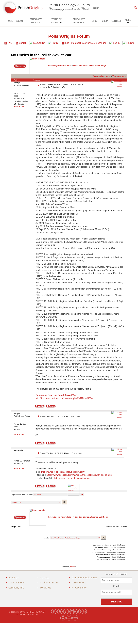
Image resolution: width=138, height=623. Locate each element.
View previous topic (101, 76)
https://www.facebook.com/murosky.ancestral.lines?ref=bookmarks (79, 475)
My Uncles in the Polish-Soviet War (41, 55)
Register (130, 42)
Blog (94, 20)
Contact (116, 20)
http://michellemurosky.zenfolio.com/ (72, 478)
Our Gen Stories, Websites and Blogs (89, 66)
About (19, 20)
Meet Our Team (17, 582)
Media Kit (45, 587)
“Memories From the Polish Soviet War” (57, 395)
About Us (13, 577)
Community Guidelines (84, 577)
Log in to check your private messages (85, 42)
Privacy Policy (79, 587)
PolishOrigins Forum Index (60, 66)
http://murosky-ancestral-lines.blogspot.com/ (63, 472)
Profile (55, 42)
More (128, 19)
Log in (116, 42)
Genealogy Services (79, 21)
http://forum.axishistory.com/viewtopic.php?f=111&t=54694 (64, 398)
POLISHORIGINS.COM (28, 614)
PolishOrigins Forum (69, 36)
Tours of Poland (56, 21)
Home (10, 20)
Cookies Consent (49, 582)
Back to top (19, 107)
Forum (104, 20)
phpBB (72, 567)
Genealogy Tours (36, 21)
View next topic (119, 76)
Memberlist (39, 42)
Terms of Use (79, 582)
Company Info (16, 587)
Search (23, 42)
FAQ (10, 42)
